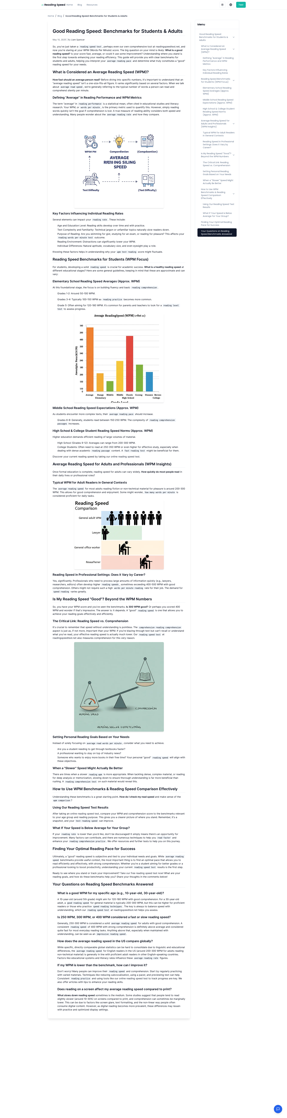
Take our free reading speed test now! (141, 873)
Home (70, 4)
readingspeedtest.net (168, 46)
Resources (92, 4)
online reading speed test (125, 456)
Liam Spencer (78, 39)
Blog (80, 4)
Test (241, 4)
